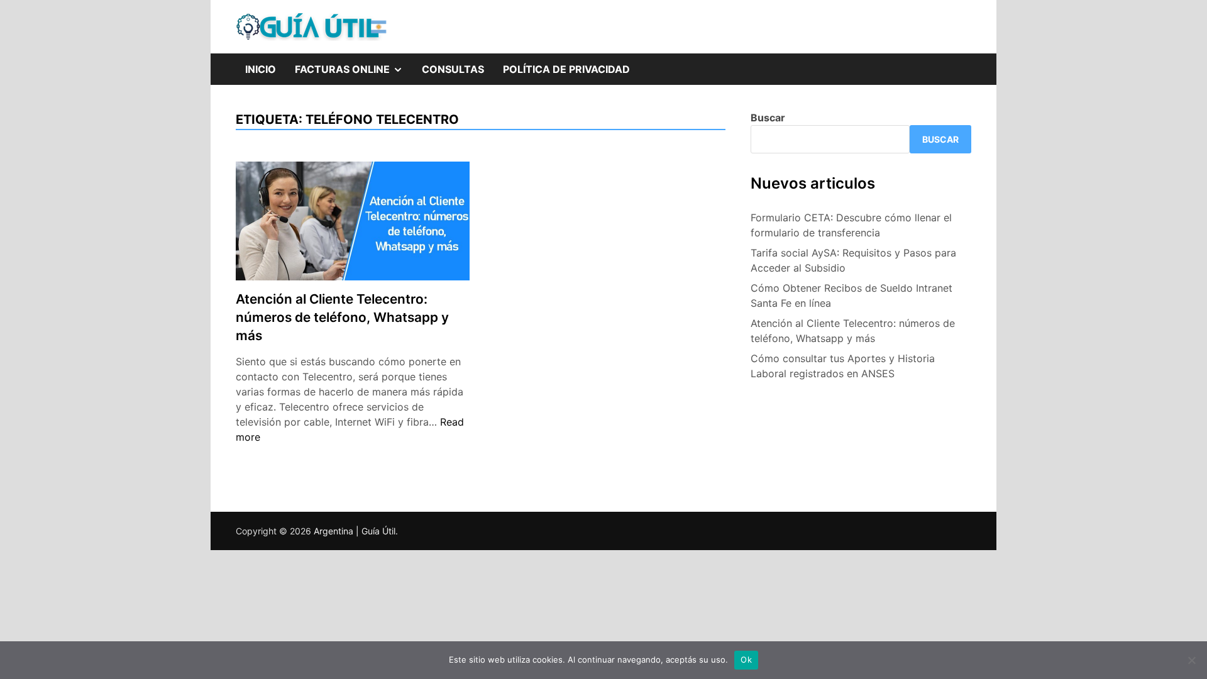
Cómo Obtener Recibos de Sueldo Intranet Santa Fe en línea (851, 295)
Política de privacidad (566, 69)
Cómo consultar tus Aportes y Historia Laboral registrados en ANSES (843, 366)
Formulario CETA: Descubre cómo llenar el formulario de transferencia (851, 225)
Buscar (768, 117)
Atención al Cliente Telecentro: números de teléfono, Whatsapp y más (342, 317)
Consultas (453, 69)
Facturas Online (353, 64)
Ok (746, 659)
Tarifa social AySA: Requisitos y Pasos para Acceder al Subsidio (853, 260)
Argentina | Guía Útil (354, 531)
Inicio (260, 69)
